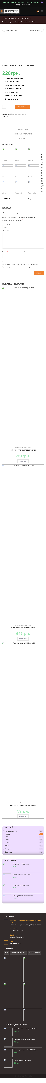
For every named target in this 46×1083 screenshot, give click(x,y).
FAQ (27, 2)
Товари (17, 22)
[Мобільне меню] (41, 11)
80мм (8, 842)
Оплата (13, 2)
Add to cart (22, 106)
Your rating (6, 224)
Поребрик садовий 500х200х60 (23, 805)
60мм (29, 447)
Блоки (7, 845)
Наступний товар (35, 30)
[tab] (23, 129)
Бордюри (23, 803)
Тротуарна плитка (20, 114)
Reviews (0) (23, 139)
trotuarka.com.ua (15, 943)
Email (26, 252)
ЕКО (7, 116)
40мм (8, 837)
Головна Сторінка (8, 22)
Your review (6, 231)
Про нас (6, 2)
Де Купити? (35, 2)
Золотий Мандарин (18, 953)
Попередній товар (11, 30)
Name (5, 252)
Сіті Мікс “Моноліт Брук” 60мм (23, 450)
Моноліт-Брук (34, 953)
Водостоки (8, 852)
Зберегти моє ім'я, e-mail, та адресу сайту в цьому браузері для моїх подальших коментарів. (20, 265)
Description (23, 129)
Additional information (23, 134)
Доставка (21, 2)
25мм (12, 114)
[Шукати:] (44, 11)
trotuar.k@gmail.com (17, 937)
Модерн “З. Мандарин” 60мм (23, 628)
